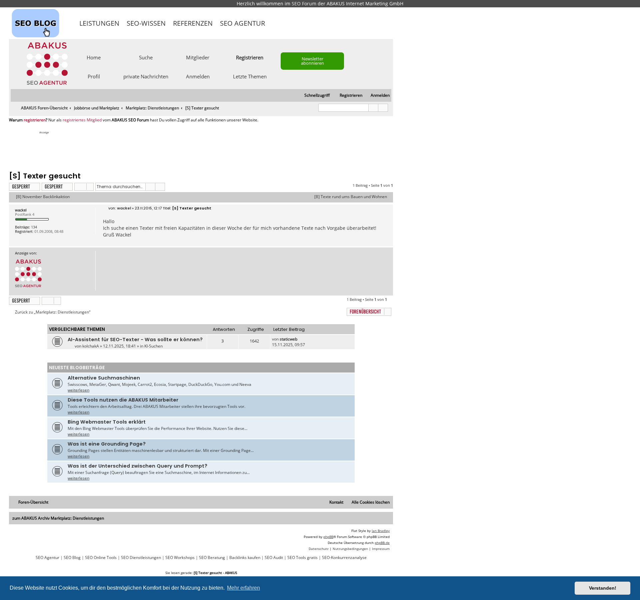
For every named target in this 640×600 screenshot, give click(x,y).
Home (94, 57)
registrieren (35, 120)
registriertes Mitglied (82, 120)
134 (34, 227)
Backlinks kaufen (244, 557)
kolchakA (90, 346)
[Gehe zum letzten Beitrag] (300, 339)
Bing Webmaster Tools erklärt (107, 422)
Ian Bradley (381, 530)
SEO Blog (72, 557)
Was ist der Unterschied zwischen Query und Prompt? (137, 466)
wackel (21, 210)
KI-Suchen (153, 346)
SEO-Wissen (146, 23)
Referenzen (193, 23)
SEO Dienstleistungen (141, 557)
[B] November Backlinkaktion (43, 196)
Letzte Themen (250, 76)
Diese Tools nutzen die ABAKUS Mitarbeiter (123, 400)
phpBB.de (382, 542)
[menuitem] (377, 95)
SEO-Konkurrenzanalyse (344, 557)
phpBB (328, 536)
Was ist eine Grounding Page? (107, 444)
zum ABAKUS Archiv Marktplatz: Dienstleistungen (58, 518)
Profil (94, 76)
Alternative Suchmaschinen (104, 378)
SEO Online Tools (101, 557)
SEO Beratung (212, 557)
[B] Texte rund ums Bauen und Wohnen (350, 196)
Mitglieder (197, 57)
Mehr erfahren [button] (243, 588)
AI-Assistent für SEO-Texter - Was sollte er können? (135, 339)
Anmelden (198, 76)
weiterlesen (78, 390)
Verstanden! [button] (602, 588)
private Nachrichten (145, 76)
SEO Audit (274, 557)
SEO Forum (304, 3)
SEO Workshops (180, 557)
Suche (146, 57)
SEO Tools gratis (302, 557)
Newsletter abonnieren (312, 61)
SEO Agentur (242, 23)
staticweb (288, 339)
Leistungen (99, 23)
